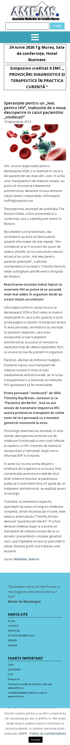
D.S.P (10, 674)
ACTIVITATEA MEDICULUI (21, 635)
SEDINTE (12, 640)
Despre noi (14, 679)
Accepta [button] (35, 739)
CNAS (11, 664)
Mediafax (20, 559)
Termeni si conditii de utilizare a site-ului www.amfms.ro (30, 686)
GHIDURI (12, 645)
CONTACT (13, 626)
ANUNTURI (14, 630)
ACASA (11, 621)
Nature (34, 559)
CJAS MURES (14, 669)
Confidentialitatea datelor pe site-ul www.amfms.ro (27, 694)
